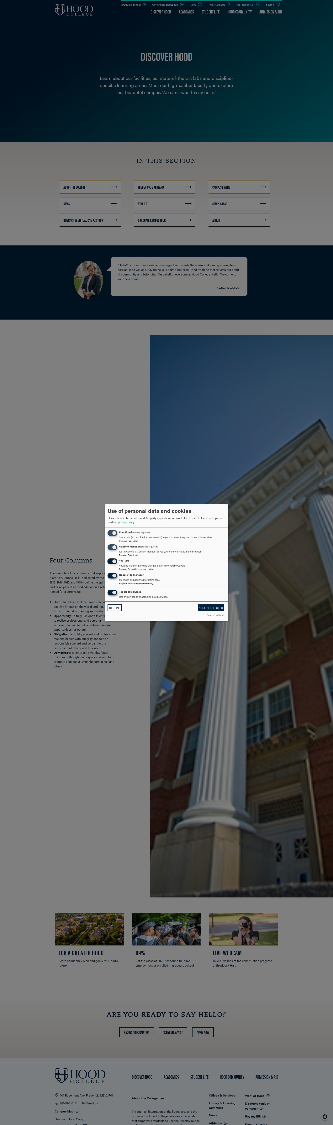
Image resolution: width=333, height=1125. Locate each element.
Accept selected (211, 608)
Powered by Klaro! (215, 614)
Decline (114, 608)
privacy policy (126, 522)
